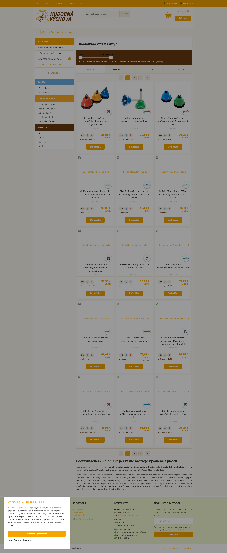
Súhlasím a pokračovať (37, 534)
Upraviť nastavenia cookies (20, 540)
